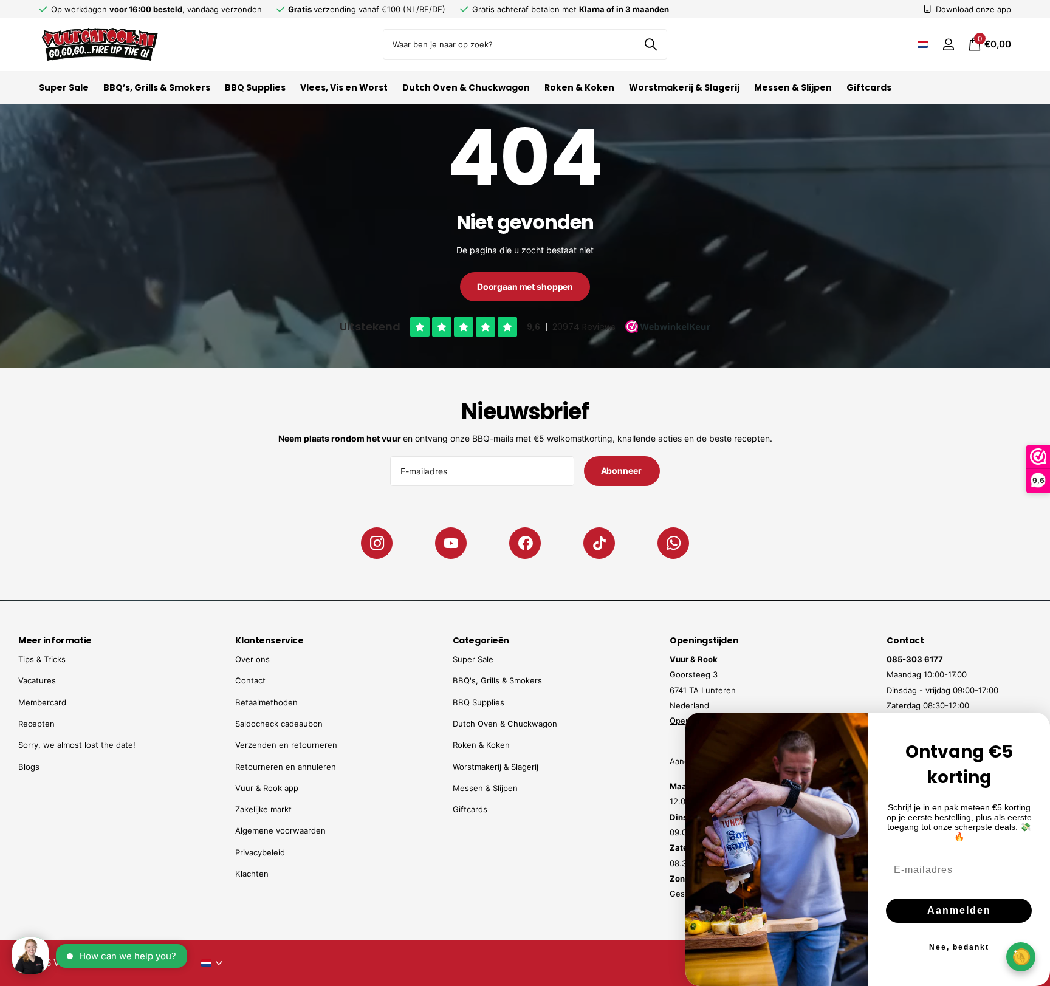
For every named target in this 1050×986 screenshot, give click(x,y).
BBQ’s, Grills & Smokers (156, 87)
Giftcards (868, 87)
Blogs (28, 767)
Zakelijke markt (263, 809)
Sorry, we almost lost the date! (77, 745)
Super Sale (64, 87)
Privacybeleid (260, 852)
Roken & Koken (579, 87)
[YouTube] (451, 543)
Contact (250, 680)
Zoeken (650, 44)
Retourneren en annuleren (285, 767)
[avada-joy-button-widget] (1020, 956)
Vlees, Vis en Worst (344, 87)
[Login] (948, 44)
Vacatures (37, 680)
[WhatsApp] (673, 543)
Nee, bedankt (959, 947)
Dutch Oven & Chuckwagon (466, 87)
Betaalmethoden (266, 702)
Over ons (252, 659)
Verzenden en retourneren (286, 745)
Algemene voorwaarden (280, 830)
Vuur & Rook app (266, 788)
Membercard (42, 702)
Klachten (252, 873)
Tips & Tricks (42, 659)
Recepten (36, 723)
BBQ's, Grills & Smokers (497, 680)
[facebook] (525, 543)
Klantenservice (269, 640)
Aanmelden (959, 910)
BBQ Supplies (255, 87)
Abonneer (622, 470)
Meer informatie (55, 640)
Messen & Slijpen (793, 87)
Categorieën (481, 640)
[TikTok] (599, 543)
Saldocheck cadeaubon (279, 723)
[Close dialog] (1033, 730)
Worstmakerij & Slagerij (684, 87)
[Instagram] (377, 543)
